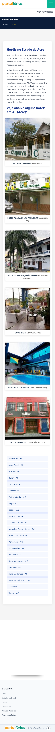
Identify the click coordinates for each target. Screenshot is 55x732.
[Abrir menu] (51, 4)
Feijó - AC (13, 503)
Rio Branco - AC (16, 554)
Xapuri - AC (14, 593)
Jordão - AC (14, 509)
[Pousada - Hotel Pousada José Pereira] (27, 251)
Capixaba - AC (15, 484)
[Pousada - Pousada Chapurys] (27, 139)
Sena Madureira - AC (18, 573)
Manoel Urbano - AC (18, 522)
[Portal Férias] (12, 5)
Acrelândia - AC (16, 458)
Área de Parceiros (9, 711)
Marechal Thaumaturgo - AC (21, 529)
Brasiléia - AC (15, 471)
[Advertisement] (27, 647)
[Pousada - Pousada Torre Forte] (27, 363)
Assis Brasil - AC (16, 465)
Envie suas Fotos (9, 715)
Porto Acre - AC (16, 541)
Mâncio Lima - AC (17, 516)
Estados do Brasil (9, 698)
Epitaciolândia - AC (17, 497)
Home (4, 694)
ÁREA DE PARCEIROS (45, 12)
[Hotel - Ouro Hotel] (27, 309)
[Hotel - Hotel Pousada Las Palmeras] (27, 194)
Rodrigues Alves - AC (18, 561)
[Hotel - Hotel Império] (27, 418)
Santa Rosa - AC (16, 567)
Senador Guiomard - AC (19, 580)
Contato (5, 702)
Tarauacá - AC (15, 586)
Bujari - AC (13, 477)
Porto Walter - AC (16, 548)
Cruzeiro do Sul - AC (18, 490)
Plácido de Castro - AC (19, 535)
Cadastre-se (6, 707)
